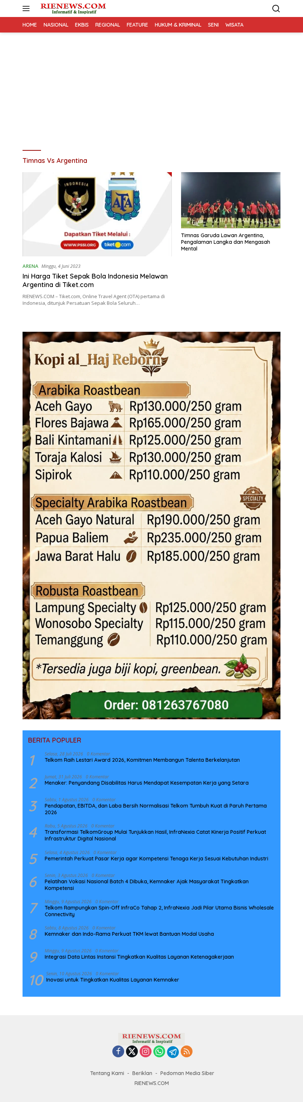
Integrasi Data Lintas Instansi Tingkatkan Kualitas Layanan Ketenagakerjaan (139, 956)
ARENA (30, 266)
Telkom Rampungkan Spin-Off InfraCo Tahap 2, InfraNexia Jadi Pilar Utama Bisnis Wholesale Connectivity (159, 911)
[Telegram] (173, 1052)
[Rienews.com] (72, 8)
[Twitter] (132, 1051)
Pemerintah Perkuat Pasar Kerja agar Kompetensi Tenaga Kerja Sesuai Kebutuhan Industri (156, 858)
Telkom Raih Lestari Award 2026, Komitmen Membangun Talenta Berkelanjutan (142, 760)
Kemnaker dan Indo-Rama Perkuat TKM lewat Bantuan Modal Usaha (129, 934)
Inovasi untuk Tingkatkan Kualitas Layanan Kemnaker (112, 979)
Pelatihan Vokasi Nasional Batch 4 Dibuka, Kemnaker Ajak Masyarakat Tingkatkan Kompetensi (147, 884)
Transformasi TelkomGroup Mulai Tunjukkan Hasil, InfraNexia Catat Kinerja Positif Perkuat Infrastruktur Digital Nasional (155, 835)
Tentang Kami (107, 1073)
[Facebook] (118, 1051)
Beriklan (142, 1073)
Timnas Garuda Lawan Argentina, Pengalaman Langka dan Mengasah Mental (225, 242)
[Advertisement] (151, 88)
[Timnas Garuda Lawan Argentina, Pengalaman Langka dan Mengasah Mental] (230, 200)
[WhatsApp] (159, 1051)
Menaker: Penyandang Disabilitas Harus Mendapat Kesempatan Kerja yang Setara (147, 782)
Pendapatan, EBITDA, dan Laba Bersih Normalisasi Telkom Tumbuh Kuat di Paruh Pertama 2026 (156, 809)
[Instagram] (146, 1051)
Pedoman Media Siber (187, 1073)
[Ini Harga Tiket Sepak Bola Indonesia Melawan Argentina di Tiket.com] (97, 214)
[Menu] (28, 8)
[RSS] (187, 1051)
